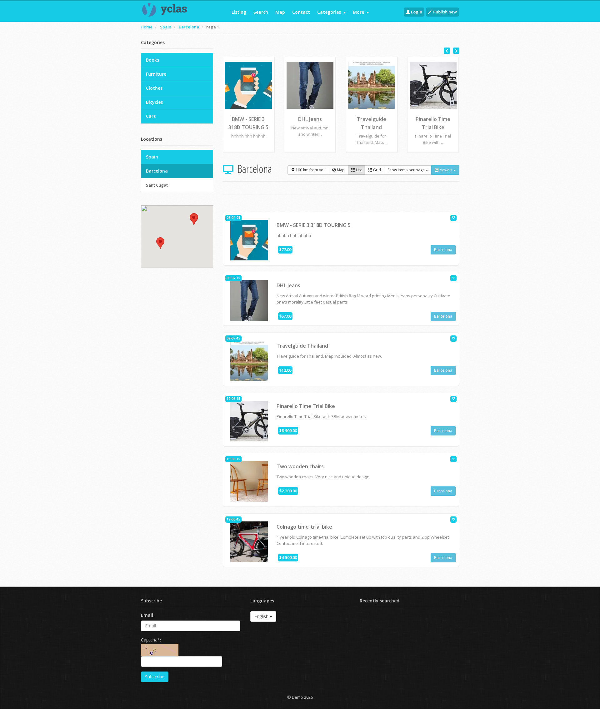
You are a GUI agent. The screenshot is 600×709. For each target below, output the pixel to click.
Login (416, 12)
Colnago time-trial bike (304, 526)
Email (147, 615)
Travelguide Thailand (302, 345)
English (262, 616)
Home (146, 27)
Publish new (444, 12)
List (358, 170)
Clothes (154, 88)
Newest (445, 170)
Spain (165, 27)
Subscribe (154, 677)
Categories (329, 12)
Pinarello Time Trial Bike (306, 406)
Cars (151, 116)
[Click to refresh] (159, 650)
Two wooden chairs (300, 466)
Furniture (156, 74)
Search (260, 12)
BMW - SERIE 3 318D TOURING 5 (314, 225)
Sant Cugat (157, 185)
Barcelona (189, 27)
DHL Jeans (288, 285)
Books (152, 60)
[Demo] (177, 10)
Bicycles (154, 102)
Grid (376, 170)
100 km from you (310, 170)
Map (280, 12)
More (359, 12)
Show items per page (407, 170)
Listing (239, 12)
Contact (301, 12)
